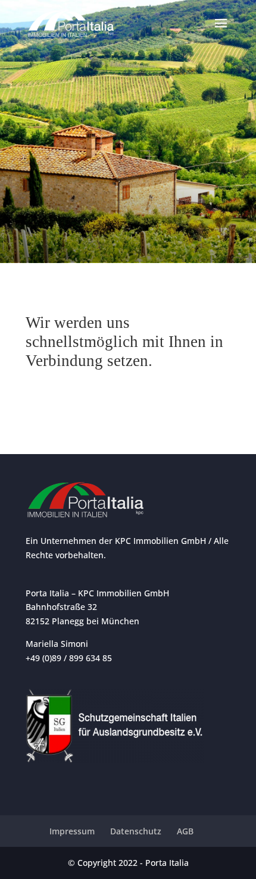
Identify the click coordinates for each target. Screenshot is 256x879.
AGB (185, 831)
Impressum (72, 831)
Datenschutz (135, 831)
